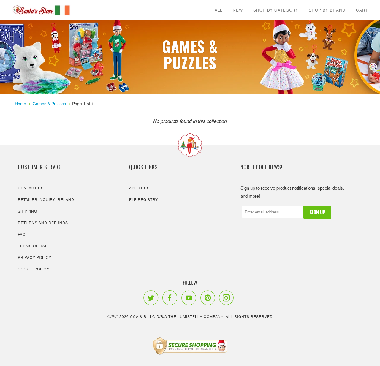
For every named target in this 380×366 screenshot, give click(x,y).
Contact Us (31, 187)
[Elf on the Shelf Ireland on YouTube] (190, 297)
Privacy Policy (34, 257)
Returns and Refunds (43, 222)
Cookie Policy (33, 268)
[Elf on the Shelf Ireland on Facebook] (171, 297)
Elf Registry (143, 199)
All (218, 10)
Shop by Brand (327, 10)
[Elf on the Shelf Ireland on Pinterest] (209, 297)
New (238, 10)
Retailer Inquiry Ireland (46, 199)
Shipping (27, 210)
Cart (362, 10)
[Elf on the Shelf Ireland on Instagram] (228, 297)
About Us (139, 187)
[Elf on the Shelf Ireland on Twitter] (152, 297)
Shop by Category (275, 10)
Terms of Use (33, 245)
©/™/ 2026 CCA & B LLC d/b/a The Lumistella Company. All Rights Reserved (190, 316)
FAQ (22, 234)
